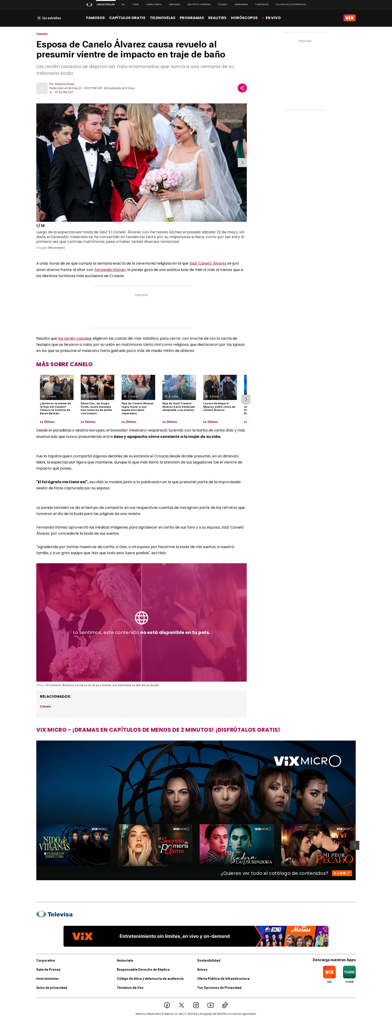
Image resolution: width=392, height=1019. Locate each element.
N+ (123, 4)
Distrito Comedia (199, 4)
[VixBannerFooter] (196, 936)
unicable (174, 4)
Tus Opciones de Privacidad (219, 988)
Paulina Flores (64, 84)
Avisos (202, 969)
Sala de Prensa (48, 969)
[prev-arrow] (37, 162)
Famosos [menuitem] (95, 17)
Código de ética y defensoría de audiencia (150, 978)
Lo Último (47, 422)
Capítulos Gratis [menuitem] (127, 17)
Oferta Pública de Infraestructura (223, 978)
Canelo (42, 34)
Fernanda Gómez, (110, 269)
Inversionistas (47, 978)
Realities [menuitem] (217, 17)
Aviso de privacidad (51, 988)
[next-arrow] (242, 162)
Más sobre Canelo (64, 364)
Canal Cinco (154, 4)
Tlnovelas (262, 4)
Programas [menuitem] (192, 17)
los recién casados (74, 338)
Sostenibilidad (208, 960)
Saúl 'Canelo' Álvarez (208, 263)
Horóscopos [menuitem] (244, 17)
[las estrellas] (48, 18)
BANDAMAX (241, 4)
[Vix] (349, 18)
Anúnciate (125, 960)
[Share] (242, 88)
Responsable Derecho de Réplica (143, 969)
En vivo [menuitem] (273, 17)
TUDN (135, 4)
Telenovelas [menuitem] (162, 17)
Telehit (223, 4)
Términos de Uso (130, 988)
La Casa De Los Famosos (291, 4)
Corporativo (45, 960)
